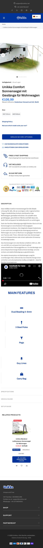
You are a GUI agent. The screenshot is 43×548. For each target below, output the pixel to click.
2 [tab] (18, 76)
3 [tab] (20, 76)
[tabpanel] (21, 53)
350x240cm (16, 449)
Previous (3, 55)
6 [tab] (24, 76)
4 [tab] (21, 76)
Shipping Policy (7, 121)
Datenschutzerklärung (19, 538)
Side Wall (21, 453)
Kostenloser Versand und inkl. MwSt (27, 102)
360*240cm (6, 114)
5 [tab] (22, 76)
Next (40, 55)
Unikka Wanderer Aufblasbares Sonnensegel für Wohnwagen (21, 441)
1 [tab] (17, 76)
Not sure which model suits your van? (14, 125)
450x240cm (26, 449)
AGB (29, 538)
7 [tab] (25, 76)
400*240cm (16, 114)
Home (4, 24)
